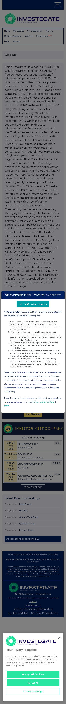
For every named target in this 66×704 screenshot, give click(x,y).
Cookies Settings (33, 691)
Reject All (33, 683)
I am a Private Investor (33, 304)
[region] (33, 667)
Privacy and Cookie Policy (44, 402)
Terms (6, 406)
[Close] (59, 637)
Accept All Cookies (33, 674)
